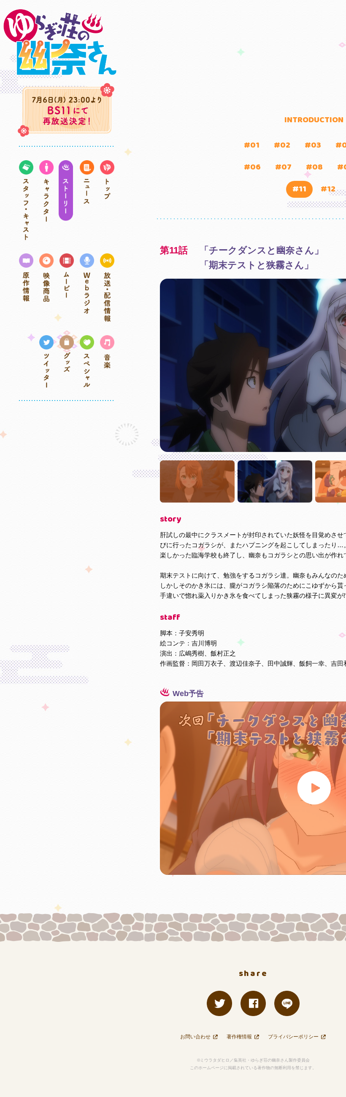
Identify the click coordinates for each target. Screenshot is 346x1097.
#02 (282, 145)
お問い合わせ (195, 1037)
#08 (314, 167)
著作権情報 (239, 1037)
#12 (328, 189)
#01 (252, 145)
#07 (283, 167)
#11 (299, 189)
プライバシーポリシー (293, 1037)
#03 (313, 145)
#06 (252, 167)
